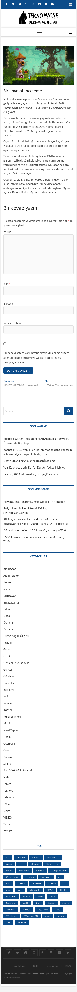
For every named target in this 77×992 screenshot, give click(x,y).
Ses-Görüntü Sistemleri (17, 770)
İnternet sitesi (12, 323)
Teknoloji (8, 790)
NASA (50, 890)
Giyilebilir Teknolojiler (16, 662)
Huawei (30, 876)
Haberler (8, 683)
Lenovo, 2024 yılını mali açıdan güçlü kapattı (30, 474)
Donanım (8, 622)
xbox (47, 915)
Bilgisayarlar (11, 602)
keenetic (36, 883)
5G (8, 857)
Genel (7, 649)
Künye (68, 966)
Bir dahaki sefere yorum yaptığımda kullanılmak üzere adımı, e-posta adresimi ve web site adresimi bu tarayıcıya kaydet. (36, 357)
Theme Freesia (38, 973)
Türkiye (26, 909)
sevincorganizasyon (15, 512)
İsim (6, 283)
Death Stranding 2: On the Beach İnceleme (29, 460)
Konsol (7, 710)
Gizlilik (36, 966)
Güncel (7, 669)
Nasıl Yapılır (10, 730)
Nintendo (11, 896)
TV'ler (7, 804)
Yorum (7, 231)
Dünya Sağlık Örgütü (16, 636)
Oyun (6, 750)
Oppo (40, 896)
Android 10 (53, 857)
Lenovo (52, 883)
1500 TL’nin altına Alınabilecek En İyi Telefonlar (32, 537)
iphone (21, 883)
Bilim (6, 609)
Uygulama (42, 909)
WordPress (52, 973)
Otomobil (9, 743)
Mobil (6, 723)
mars (19, 890)
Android (36, 857)
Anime (7, 582)
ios (59, 876)
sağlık (25, 902)
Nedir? (7, 736)
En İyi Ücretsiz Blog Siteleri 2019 (23, 508)
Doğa (6, 615)
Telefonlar (9, 797)
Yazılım (7, 824)
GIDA (6, 656)
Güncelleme (12, 876)
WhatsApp (11, 915)
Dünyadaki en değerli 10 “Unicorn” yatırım (29, 530)
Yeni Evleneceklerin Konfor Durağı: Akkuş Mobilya (34, 467)
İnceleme (8, 689)
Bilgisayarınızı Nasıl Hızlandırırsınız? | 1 (27, 519)
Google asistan (59, 870)
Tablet (7, 783)
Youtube (21, 922)
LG (64, 883)
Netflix (63, 890)
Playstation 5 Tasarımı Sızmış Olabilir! (26, 501)
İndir (6, 696)
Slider (6, 777)
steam (65, 902)
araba (6, 589)
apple (9, 863)
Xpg (8, 922)
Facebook (24, 870)
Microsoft (35, 890)
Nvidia (26, 896)
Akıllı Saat (9, 569)
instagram (46, 876)
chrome (35, 863)
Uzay (6, 810)
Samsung (11, 902)
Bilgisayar (9, 595)
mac (8, 890)
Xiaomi (60, 915)
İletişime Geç (52, 966)
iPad (8, 883)
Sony (38, 902)
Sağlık (7, 763)
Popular (8, 757)
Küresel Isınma (12, 716)
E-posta (9, 303)
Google (40, 870)
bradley (60, 501)
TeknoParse (10, 973)
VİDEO (7, 817)
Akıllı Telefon (11, 575)
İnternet (8, 703)
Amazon (21, 857)
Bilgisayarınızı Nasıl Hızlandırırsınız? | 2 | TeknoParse (35, 523)
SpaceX (51, 902)
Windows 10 (31, 915)
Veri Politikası (20, 966)
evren (9, 870)
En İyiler (8, 642)
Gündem (8, 676)
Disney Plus (52, 863)
